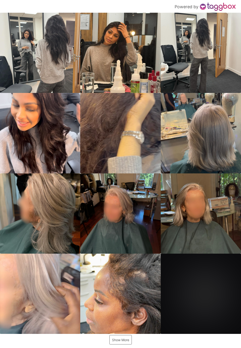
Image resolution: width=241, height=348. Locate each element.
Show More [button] (120, 340)
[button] (40, 53)
